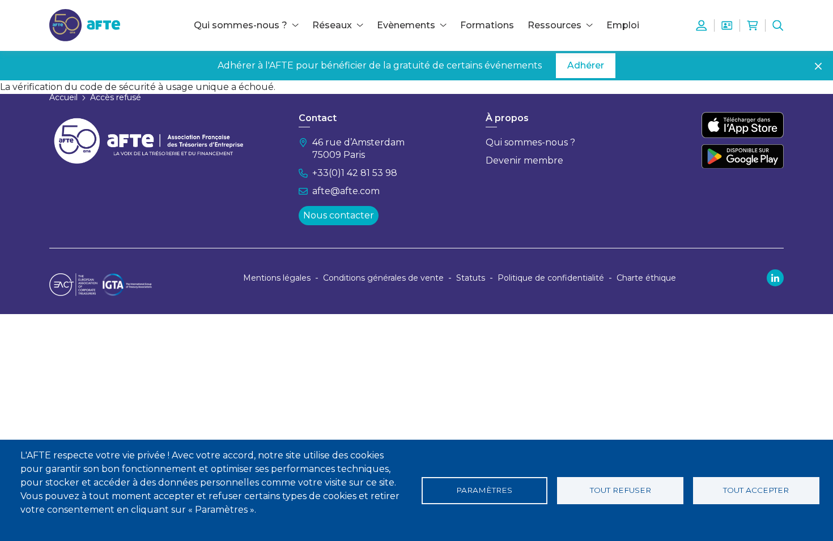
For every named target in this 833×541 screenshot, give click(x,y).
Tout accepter (756, 490)
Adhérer (585, 65)
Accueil (63, 97)
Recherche (778, 25)
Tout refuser (620, 490)
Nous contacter (338, 215)
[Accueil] (84, 24)
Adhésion (727, 25)
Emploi (622, 25)
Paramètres (484, 490)
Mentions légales (277, 278)
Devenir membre (524, 160)
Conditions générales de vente (383, 278)
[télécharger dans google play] (743, 156)
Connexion (701, 25)
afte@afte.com (346, 191)
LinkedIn (775, 277)
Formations (487, 25)
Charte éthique (646, 278)
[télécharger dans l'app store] (743, 125)
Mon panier (752, 25)
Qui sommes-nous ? (530, 142)
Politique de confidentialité (551, 278)
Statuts (470, 278)
